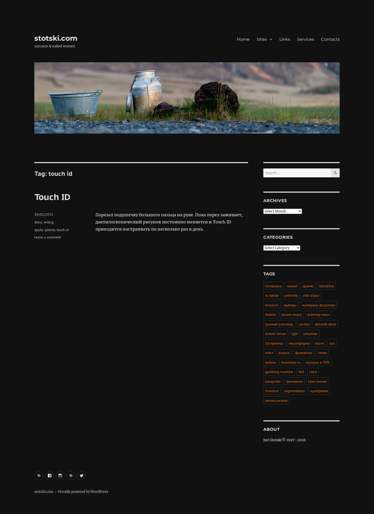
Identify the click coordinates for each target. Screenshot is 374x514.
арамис (308, 286)
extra (269, 352)
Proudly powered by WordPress (83, 492)
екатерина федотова (318, 305)
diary (38, 222)
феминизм (294, 381)
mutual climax (275, 333)
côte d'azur (311, 295)
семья (322, 352)
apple (38, 229)
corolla (304, 324)
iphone (50, 229)
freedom (272, 391)
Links (284, 39)
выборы (290, 305)
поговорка (273, 286)
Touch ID (52, 196)
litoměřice (326, 286)
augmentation (294, 391)
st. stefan (272, 295)
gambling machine (279, 371)
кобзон (270, 362)
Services (305, 39)
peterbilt (290, 295)
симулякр (310, 333)
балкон (270, 314)
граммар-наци (318, 314)
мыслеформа (299, 343)
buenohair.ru (291, 362)
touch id (63, 229)
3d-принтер (274, 343)
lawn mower (317, 381)
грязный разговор (279, 324)
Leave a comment (47, 237)
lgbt (295, 333)
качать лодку (292, 314)
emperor (272, 305)
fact (301, 371)
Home (243, 39)
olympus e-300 (317, 362)
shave (319, 343)
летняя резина (276, 400)
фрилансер (303, 352)
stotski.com (55, 38)
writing (49, 222)
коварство (273, 381)
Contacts (330, 39)
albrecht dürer (326, 324)
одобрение (319, 391)
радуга (284, 352)
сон (332, 343)
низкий (292, 286)
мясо (313, 371)
